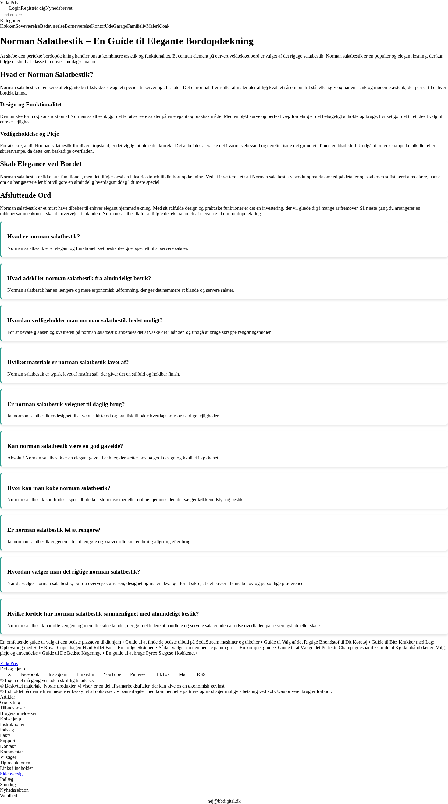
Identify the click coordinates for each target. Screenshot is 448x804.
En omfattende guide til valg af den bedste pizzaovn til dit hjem (60, 642)
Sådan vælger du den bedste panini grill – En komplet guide (216, 647)
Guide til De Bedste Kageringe (71, 653)
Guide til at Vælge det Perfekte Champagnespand (325, 647)
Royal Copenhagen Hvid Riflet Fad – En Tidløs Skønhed (99, 647)
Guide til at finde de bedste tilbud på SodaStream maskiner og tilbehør (192, 642)
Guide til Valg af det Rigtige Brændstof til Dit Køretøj (315, 642)
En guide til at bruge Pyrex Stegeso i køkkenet (150, 653)
